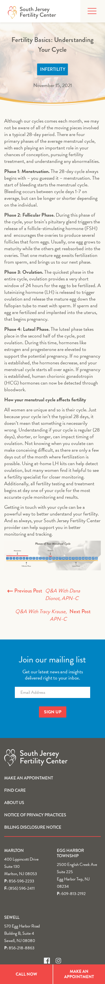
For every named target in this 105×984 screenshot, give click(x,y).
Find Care (15, 790)
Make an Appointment (28, 778)
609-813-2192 (73, 894)
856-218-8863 (21, 948)
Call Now (26, 974)
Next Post (53, 615)
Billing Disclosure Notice (32, 827)
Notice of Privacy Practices (35, 815)
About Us (14, 803)
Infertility (52, 69)
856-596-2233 (21, 881)
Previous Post (47, 594)
